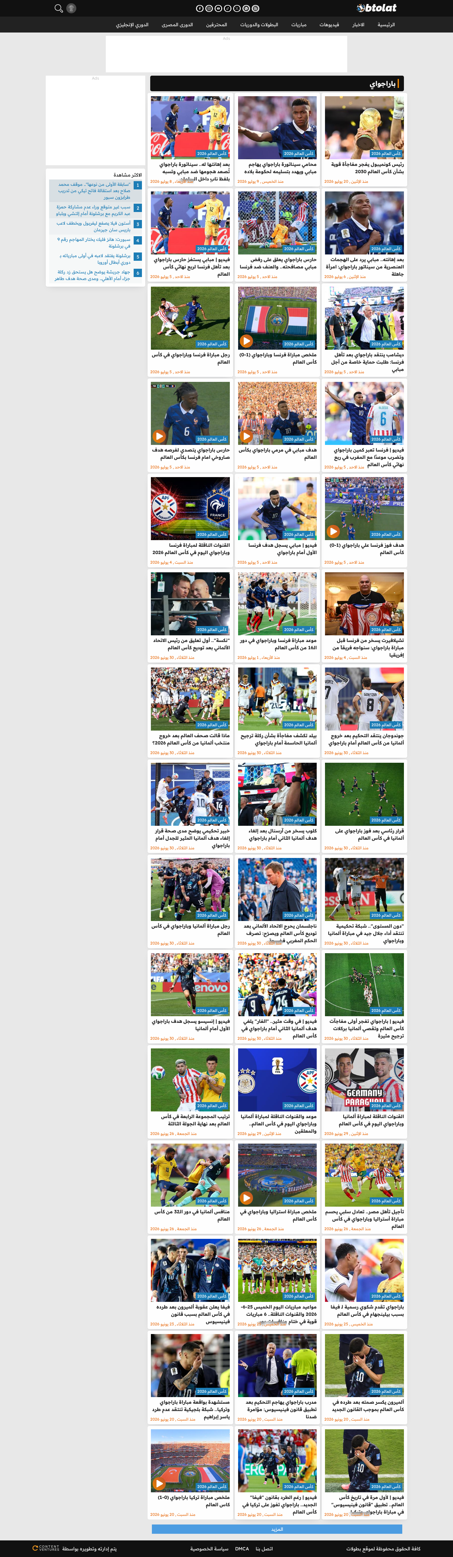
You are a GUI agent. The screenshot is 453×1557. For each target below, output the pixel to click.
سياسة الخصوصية (209, 1549)
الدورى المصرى (177, 25)
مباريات (298, 25)
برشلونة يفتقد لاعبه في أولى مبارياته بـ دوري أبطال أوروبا (95, 259)
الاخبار (358, 25)
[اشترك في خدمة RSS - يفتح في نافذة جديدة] (255, 8)
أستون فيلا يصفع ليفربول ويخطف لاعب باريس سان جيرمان (93, 227)
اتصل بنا (264, 1549)
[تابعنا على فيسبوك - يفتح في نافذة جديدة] (200, 8)
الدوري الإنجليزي (132, 25)
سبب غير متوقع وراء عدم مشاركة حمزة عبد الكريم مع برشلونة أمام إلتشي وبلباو (93, 210)
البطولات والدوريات (259, 25)
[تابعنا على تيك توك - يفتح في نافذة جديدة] (227, 8)
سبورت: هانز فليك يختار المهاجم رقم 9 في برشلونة (93, 243)
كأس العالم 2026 (386, 153)
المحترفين (216, 25)
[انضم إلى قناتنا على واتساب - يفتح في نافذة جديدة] (246, 8)
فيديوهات (329, 25)
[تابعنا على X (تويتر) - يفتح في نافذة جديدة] (237, 8)
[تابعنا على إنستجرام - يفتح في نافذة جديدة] (209, 8)
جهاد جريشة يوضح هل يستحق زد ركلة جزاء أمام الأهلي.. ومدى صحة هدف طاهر (92, 275)
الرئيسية (386, 25)
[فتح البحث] (59, 8)
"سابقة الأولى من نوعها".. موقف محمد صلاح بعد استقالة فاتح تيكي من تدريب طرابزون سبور (94, 190)
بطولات (354, 1549)
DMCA (242, 1549)
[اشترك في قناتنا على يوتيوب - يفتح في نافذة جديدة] (218, 8)
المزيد (277, 1529)
